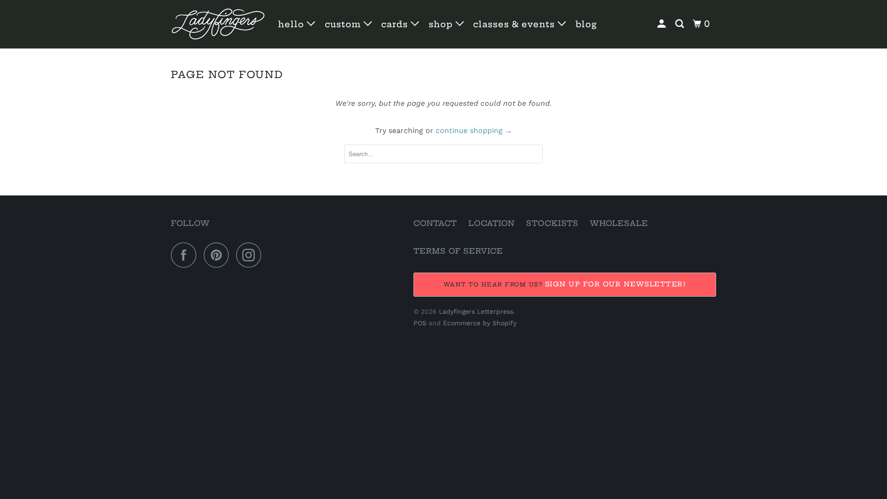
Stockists (552, 223)
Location (491, 223)
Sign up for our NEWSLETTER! (616, 284)
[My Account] (663, 24)
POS (419, 323)
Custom (344, 24)
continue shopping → (474, 130)
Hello (292, 24)
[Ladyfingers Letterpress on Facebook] (186, 255)
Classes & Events (515, 24)
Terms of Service (458, 251)
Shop (442, 24)
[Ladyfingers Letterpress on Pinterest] (219, 255)
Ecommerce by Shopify (479, 323)
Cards (396, 24)
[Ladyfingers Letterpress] (218, 24)
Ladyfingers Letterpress (476, 311)
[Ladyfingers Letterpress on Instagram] (251, 255)
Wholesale (619, 223)
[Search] (681, 24)
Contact (435, 223)
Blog (586, 24)
